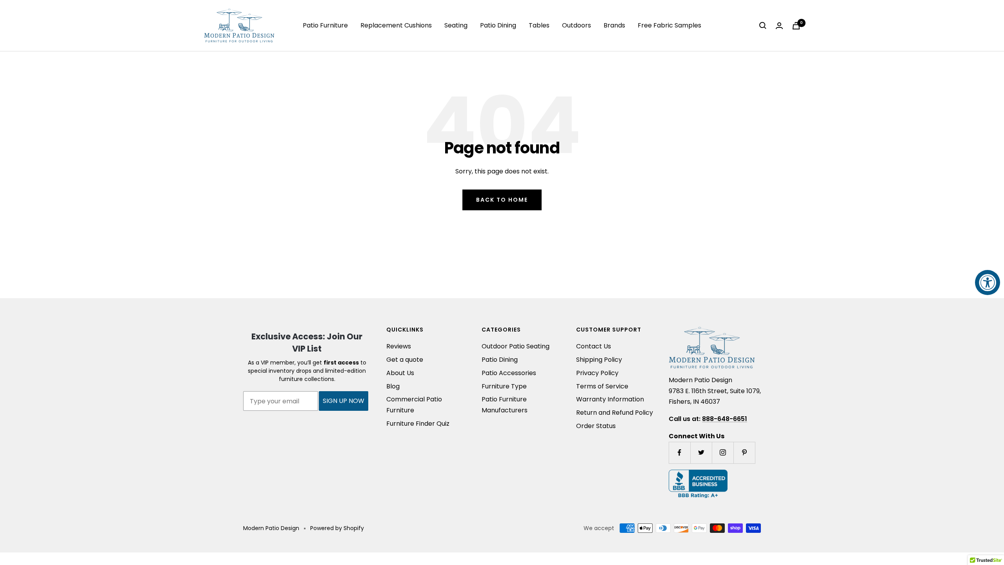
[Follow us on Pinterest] (744, 452)
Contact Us (593, 346)
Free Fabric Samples (669, 25)
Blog (393, 386)
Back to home (502, 200)
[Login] (779, 25)
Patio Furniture (325, 25)
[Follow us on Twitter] (701, 452)
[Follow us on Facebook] (679, 452)
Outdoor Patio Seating (515, 346)
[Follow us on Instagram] (722, 452)
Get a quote (404, 359)
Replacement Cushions (396, 25)
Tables (539, 25)
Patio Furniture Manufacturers (504, 405)
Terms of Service (602, 386)
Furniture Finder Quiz (417, 423)
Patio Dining (498, 25)
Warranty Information (610, 399)
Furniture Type (504, 386)
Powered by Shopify (337, 528)
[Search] (762, 25)
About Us (400, 372)
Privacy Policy (597, 372)
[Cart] (796, 25)
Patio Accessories (509, 372)
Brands (614, 25)
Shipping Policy (599, 359)
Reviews (398, 346)
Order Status (596, 425)
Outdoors (576, 25)
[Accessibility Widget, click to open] (987, 282)
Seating (455, 25)
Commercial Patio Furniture (414, 405)
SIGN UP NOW (343, 400)
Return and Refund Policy (614, 412)
